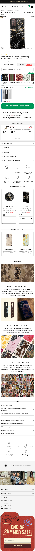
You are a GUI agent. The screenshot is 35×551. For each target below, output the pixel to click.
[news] (28, 6)
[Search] (6, 6)
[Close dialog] (17, 520)
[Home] (17, 6)
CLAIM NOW (17, 546)
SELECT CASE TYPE (7, 87)
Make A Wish (9, 206)
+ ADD (29, 132)
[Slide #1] (24, 48)
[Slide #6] (31, 48)
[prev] (1, 1)
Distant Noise (9, 249)
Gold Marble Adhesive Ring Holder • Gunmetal (9, 209)
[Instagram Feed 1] (17, 478)
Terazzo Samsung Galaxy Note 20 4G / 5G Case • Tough (9, 252)
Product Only (9, 64)
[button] (7, 54)
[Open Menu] (2, 6)
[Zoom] (2, 48)
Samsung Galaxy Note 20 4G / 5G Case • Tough (25, 252)
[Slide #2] (25, 48)
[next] (33, 1)
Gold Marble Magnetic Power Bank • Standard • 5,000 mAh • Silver (25, 209)
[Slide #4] (28, 48)
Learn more (30, 87)
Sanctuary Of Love (25, 249)
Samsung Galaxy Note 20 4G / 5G (10, 10)
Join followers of (20, 465)
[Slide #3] (27, 48)
